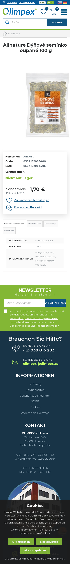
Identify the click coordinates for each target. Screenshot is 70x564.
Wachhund (9, 231)
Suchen (57, 22)
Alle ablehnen (21, 541)
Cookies (35, 407)
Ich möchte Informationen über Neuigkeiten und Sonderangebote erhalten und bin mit (37, 311)
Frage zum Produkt (28, 207)
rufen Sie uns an (38, 348)
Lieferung (35, 384)
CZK (42, 2)
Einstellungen (49, 541)
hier (62, 558)
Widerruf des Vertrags (35, 413)
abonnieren (55, 302)
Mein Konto (12, 2)
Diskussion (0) (50, 224)
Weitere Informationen (24, 529)
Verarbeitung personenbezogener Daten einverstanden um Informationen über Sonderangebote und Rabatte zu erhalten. (35, 322)
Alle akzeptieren (35, 550)
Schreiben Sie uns (40, 362)
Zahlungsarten (35, 390)
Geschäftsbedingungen (35, 395)
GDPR (35, 401)
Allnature (28, 156)
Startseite (13, 33)
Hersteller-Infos (34, 224)
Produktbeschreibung (14, 224)
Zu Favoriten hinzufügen (31, 200)
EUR (50, 2)
